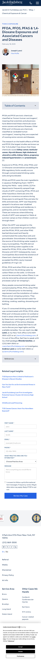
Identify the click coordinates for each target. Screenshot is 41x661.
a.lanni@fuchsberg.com (13, 351)
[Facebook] (11, 547)
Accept (20, 647)
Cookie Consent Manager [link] (10, 627)
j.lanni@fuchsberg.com (26, 335)
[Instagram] (3, 547)
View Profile (15, 53)
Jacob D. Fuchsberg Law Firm (14, 10)
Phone (7, 448)
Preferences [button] (11, 641)
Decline (20, 651)
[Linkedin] (15, 547)
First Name (8, 423)
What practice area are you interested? (15, 457)
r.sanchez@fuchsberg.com (13, 346)
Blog (31, 10)
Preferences (20, 656)
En (3, 551)
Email (6, 439)
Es (7, 551)
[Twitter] (7, 547)
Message (7, 466)
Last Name (8, 431)
